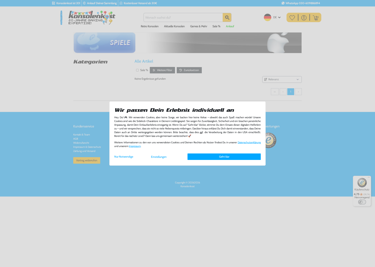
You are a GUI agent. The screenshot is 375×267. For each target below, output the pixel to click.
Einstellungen (159, 157)
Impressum (135, 146)
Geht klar (224, 156)
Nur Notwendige (123, 156)
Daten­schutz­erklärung (249, 142)
